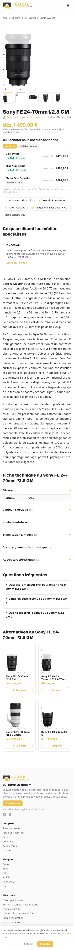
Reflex (6, 837)
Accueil (6, 18)
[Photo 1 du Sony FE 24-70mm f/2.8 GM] (8, 97)
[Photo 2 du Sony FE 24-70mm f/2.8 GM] (20, 97)
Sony (24, 18)
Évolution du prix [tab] (28, 146)
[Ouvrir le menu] (68, 5)
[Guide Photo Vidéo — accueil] (17, 5)
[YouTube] (4, 814)
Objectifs (16, 18)
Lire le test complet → (18, 262)
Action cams (10, 846)
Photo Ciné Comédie (18, 178)
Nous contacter (11, 922)
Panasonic (8, 882)
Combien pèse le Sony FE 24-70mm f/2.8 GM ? (36, 601)
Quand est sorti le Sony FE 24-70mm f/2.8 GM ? (35, 615)
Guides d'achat (11, 909)
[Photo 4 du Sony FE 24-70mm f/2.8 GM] (45, 97)
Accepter (45, 944)
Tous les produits (13, 828)
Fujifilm (7, 877)
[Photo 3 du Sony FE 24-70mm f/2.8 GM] (33, 97)
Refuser (28, 944)
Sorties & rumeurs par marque (20, 904)
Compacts (8, 841)
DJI (4, 886)
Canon (6, 864)
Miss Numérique (15, 166)
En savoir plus (13, 803)
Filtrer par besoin (13, 900)
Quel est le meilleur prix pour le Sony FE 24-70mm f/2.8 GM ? (36, 587)
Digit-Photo (12, 153)
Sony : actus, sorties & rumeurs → (26, 117)
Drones (7, 850)
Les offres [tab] (10, 146)
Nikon (6, 873)
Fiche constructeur (16, 214)
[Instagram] (10, 814)
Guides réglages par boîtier (19, 913)
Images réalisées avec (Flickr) (51, 207)
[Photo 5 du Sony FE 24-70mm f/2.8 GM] (57, 97)
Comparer (21, 690)
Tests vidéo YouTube (53, 200)
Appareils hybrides (14, 832)
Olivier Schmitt (38, 809)
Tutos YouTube (17, 207)
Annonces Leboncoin (20, 200)
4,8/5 (17, 158)
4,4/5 (18, 170)
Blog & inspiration (13, 918)
